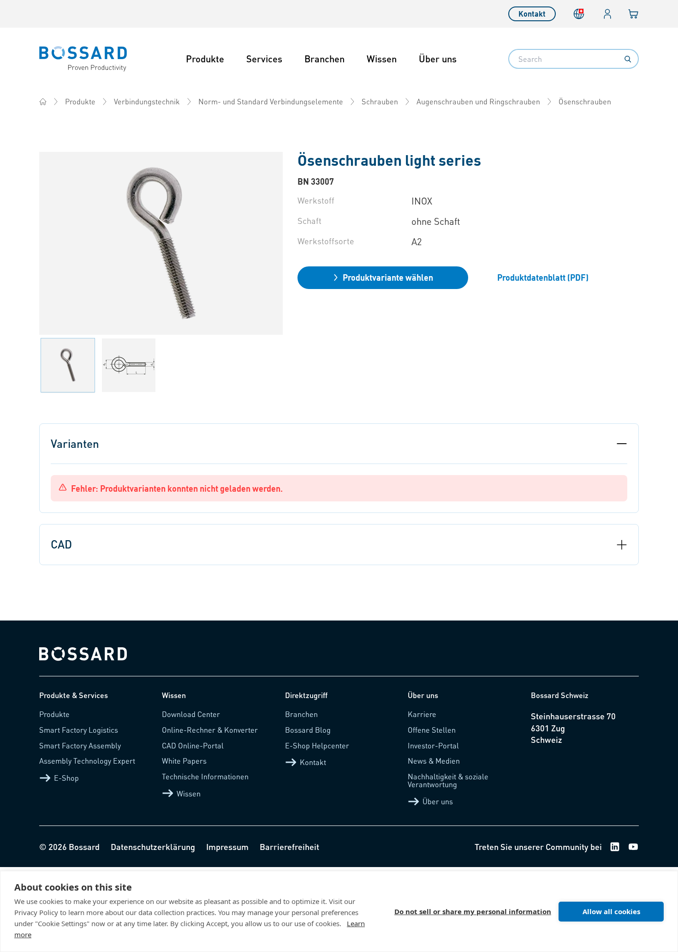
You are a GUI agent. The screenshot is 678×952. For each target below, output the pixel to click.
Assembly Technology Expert (87, 760)
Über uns (438, 59)
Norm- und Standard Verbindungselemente (270, 101)
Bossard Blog (308, 730)
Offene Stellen (432, 730)
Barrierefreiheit (289, 846)
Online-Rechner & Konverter (210, 730)
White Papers (184, 760)
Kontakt (532, 13)
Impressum (227, 846)
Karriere (422, 714)
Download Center (191, 714)
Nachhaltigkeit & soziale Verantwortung (448, 780)
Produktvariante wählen (388, 277)
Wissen (382, 59)
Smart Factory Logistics (78, 730)
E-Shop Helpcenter (317, 745)
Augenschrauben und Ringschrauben (478, 101)
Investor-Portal (433, 745)
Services (264, 59)
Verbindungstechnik (147, 101)
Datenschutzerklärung (153, 846)
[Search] (627, 59)
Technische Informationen (205, 776)
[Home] (43, 101)
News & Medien (434, 760)
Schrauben (380, 101)
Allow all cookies (611, 911)
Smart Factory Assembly (80, 745)
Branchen (324, 59)
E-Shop (66, 778)
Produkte (205, 59)
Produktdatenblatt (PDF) (543, 277)
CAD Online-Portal (193, 745)
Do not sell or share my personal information (472, 911)
